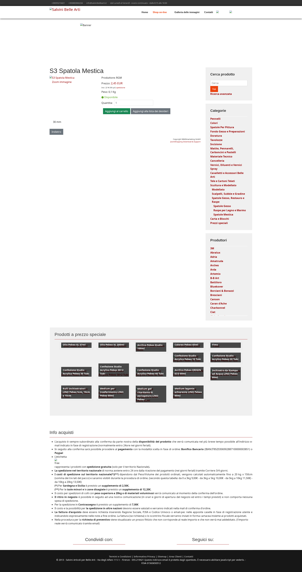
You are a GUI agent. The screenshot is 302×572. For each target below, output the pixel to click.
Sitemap (162, 556)
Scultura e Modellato (223, 185)
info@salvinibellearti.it (96, 3)
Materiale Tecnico (221, 156)
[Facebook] (242, 2)
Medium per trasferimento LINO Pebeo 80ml (111, 392)
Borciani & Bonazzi (222, 291)
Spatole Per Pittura (222, 127)
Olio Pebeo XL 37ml (74, 344)
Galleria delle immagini (186, 12)
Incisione (216, 144)
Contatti (208, 12)
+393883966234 (75, 3)
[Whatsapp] (251, 2)
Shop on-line (160, 12)
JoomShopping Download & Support (185, 141)
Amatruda (216, 261)
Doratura (216, 135)
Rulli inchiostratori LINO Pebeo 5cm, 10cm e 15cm (76, 392)
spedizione (120, 87)
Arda (213, 269)
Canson (215, 299)
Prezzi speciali (219, 223)
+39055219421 (58, 3)
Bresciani (216, 295)
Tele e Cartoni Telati (222, 181)
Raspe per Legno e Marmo (229, 210)
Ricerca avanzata (221, 94)
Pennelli (215, 118)
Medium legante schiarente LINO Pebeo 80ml (188, 392)
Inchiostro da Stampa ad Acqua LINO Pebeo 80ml (225, 374)
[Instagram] (247, 2)
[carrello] (222, 12)
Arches (214, 265)
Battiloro (216, 282)
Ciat (212, 312)
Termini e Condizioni (120, 556)
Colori (214, 123)
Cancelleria (217, 160)
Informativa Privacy (144, 556)
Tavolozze (216, 140)
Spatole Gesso (222, 206)
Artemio (215, 274)
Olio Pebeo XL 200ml (112, 344)
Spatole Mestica (223, 214)
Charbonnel (217, 308)
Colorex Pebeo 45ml (186, 344)
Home (145, 12)
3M (212, 248)
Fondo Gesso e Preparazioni (227, 131)
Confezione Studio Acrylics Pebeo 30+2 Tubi (111, 370)
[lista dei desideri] (240, 12)
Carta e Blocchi (219, 218)
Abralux (215, 252)
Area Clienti (175, 556)
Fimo (215, 344)
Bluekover (216, 286)
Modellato (218, 189)
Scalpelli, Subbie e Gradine (228, 193)
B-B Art (214, 278)
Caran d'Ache (218, 303)
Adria (213, 257)
